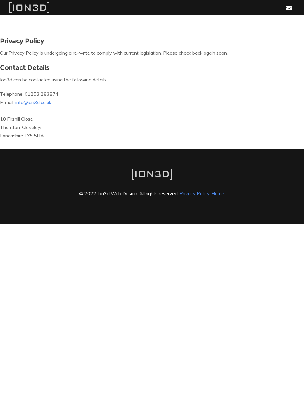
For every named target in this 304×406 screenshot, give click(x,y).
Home (217, 193)
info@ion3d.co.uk (33, 102)
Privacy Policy (194, 193)
